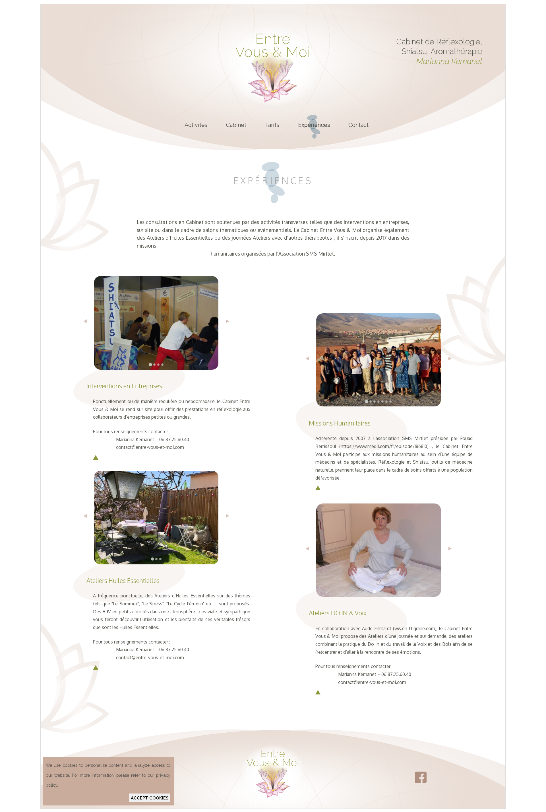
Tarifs (272, 125)
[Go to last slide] (83, 323)
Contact (358, 125)
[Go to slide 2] (154, 364)
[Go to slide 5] (382, 401)
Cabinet (236, 125)
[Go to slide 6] (386, 401)
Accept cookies (149, 797)
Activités (196, 125)
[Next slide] (229, 323)
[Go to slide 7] (390, 401)
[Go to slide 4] (162, 364)
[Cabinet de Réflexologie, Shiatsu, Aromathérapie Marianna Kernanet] (273, 106)
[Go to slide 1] (150, 364)
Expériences (314, 125)
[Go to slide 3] (158, 364)
